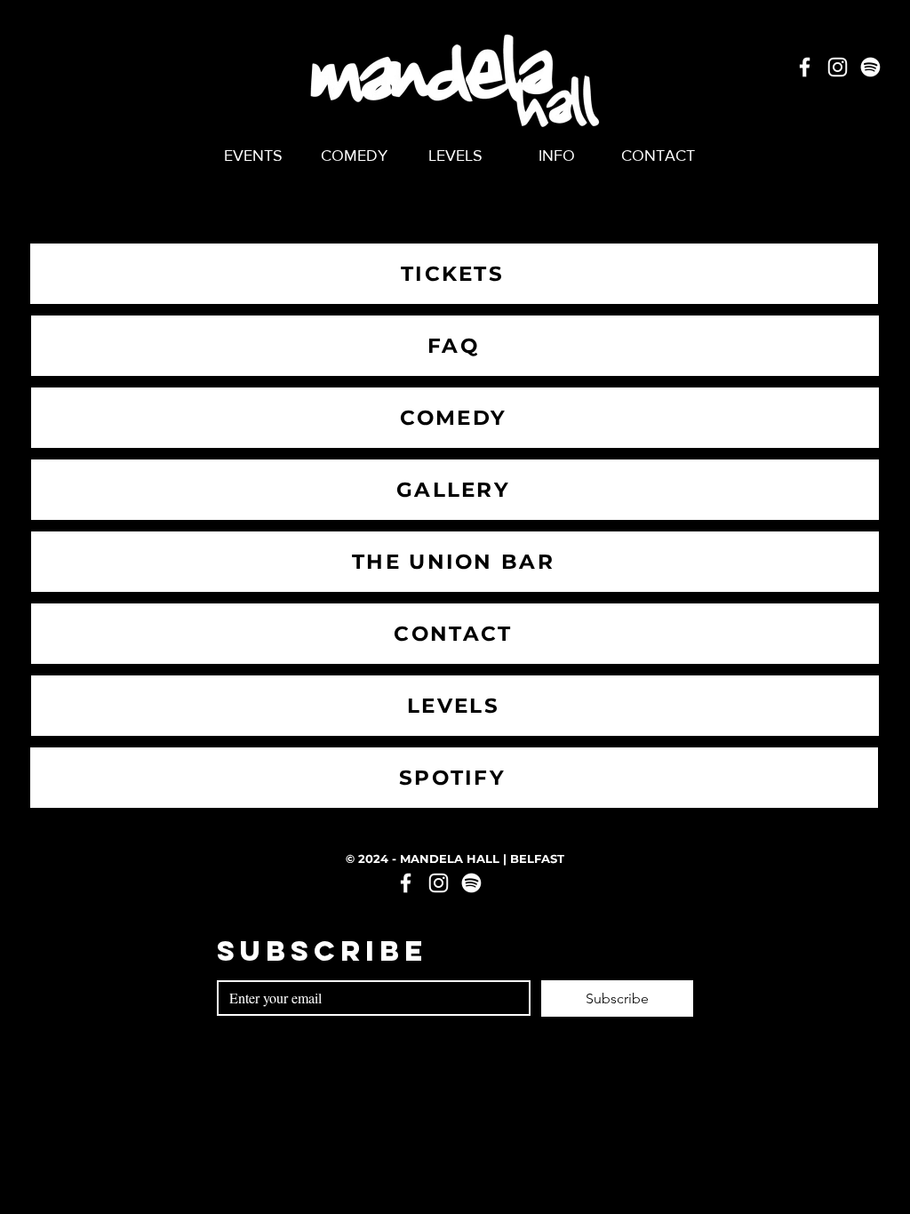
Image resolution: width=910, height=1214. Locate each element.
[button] (556, 155)
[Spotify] (870, 67)
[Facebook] (805, 67)
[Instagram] (837, 67)
